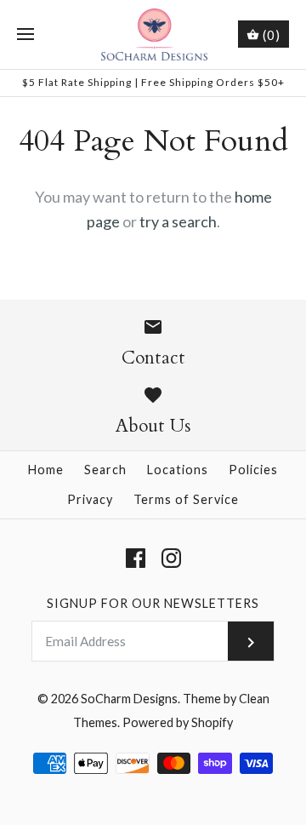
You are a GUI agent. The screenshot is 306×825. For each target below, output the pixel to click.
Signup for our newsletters (153, 603)
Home (46, 469)
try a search (178, 221)
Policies (253, 469)
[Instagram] (171, 558)
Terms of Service (186, 499)
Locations (177, 469)
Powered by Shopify (177, 722)
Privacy (90, 499)
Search (105, 469)
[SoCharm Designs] (153, 34)
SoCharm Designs (129, 698)
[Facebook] (135, 558)
